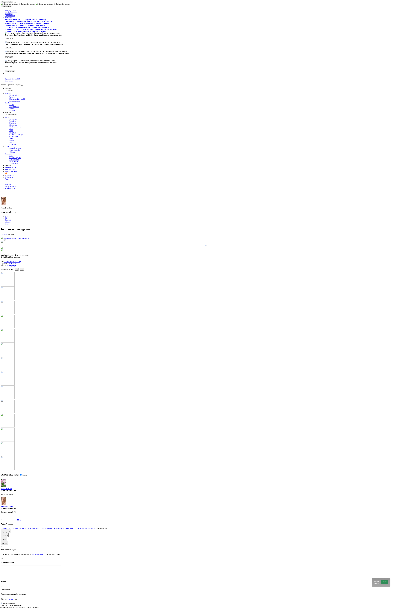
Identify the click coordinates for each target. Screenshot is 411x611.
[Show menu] (15, 2)
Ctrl (17, 269)
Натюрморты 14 (48, 528)
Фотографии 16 (36, 528)
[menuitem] (18, 79)
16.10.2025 (12, 264)
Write (16, 475)
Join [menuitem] (11, 81)
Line (6, 218)
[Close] (22, 85)
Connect (8, 220)
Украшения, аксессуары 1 (85, 528)
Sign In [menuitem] (7, 81)
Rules (10, 607)
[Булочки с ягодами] (15, 238)
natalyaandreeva (7, 506)
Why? (19, 520)
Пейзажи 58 (6, 528)
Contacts (19, 605)
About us (13, 605)
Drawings (4, 234)
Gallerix (10, 599)
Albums (7, 222)
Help (3, 605)
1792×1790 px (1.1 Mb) (12, 262)
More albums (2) (101, 528)
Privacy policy (26, 607)
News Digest (10, 71)
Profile (7, 216)
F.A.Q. (7, 605)
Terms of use (16, 607)
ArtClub (10, 113)
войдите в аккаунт (38, 554)
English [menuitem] (14, 79)
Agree (385, 582)
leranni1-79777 (6, 489)
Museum (9, 89)
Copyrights (35, 607)
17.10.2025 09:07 (7, 508)
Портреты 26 (16, 528)
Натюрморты (12, 265)
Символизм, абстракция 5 (65, 528)
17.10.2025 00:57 (7, 491)
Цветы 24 (26, 528)
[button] (10, 10)
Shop (7, 224)
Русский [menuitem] (8, 79)
